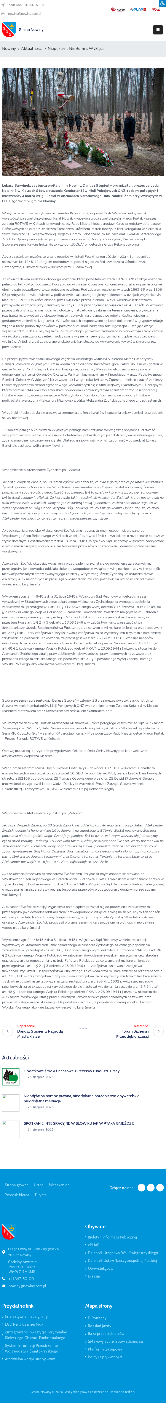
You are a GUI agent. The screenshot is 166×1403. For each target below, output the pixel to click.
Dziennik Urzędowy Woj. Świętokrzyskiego (123, 1253)
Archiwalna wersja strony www (30, 1359)
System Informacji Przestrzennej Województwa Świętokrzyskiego (32, 1348)
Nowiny (9, 48)
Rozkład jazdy (99, 1326)
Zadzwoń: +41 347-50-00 (26, 5)
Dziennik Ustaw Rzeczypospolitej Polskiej (122, 1260)
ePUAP (93, 1245)
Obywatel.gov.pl (101, 1268)
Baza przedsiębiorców (106, 1333)
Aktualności (31, 48)
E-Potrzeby (97, 1318)
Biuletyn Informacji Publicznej (112, 1237)
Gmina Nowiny (31, 29)
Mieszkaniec (59, 1185)
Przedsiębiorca (17, 1195)
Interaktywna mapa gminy (26, 1316)
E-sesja (94, 1276)
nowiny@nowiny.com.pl (24, 14)
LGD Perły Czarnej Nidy (24, 1324)
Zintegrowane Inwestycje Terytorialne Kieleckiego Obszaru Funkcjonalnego (36, 1335)
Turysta (40, 1195)
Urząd (39, 1185)
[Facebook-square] (141, 1187)
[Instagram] (151, 1187)
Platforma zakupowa (105, 1349)
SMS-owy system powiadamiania (115, 1341)
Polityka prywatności (105, 1357)
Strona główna (17, 1185)
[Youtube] (160, 1187)
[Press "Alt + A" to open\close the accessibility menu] (162, 3)
